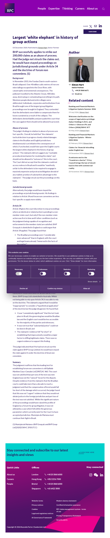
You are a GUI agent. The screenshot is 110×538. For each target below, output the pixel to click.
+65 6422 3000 (53, 488)
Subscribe (93, 32)
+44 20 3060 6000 (54, 474)
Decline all (24, 288)
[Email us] (95, 27)
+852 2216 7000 (54, 479)
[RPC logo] (10, 8)
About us (92, 8)
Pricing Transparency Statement (68, 516)
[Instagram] (90, 475)
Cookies (35, 509)
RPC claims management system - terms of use (71, 510)
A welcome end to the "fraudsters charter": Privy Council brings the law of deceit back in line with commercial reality (82, 162)
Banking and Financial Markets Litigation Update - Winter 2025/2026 (82, 137)
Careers (79, 8)
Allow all (86, 288)
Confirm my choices (55, 288)
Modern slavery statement (66, 501)
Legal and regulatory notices (42, 513)
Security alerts (61, 520)
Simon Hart (42, 48)
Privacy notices (37, 505)
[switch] (43, 273)
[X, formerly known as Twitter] (90, 27)
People (42, 8)
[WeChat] (96, 477)
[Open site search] (103, 9)
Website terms (37, 501)
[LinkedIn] (100, 27)
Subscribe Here (87, 452)
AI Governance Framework (42, 518)
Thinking (67, 8)
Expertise (54, 8)
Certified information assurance (68, 505)
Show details (93, 281)
